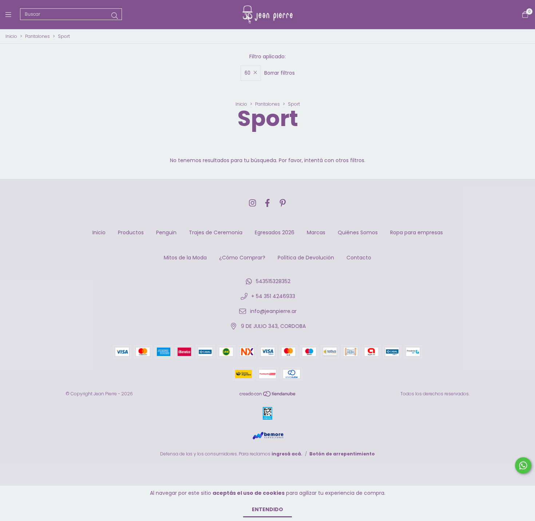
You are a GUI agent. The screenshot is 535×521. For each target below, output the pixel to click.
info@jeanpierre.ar (273, 311)
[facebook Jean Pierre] (267, 203)
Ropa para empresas (416, 232)
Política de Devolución (306, 257)
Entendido (267, 509)
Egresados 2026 (274, 232)
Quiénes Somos (358, 232)
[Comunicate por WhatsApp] (523, 465)
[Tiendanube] (268, 395)
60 (247, 73)
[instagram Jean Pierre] (252, 203)
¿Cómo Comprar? (242, 257)
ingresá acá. (287, 454)
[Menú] (12, 14)
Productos (131, 232)
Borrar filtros (279, 73)
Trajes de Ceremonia (215, 232)
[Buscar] (114, 16)
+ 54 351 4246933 (273, 296)
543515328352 (273, 281)
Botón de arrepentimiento (342, 454)
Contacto (358, 257)
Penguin (166, 232)
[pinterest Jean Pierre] (283, 203)
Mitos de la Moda (185, 257)
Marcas (316, 232)
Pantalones (37, 36)
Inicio (11, 36)
